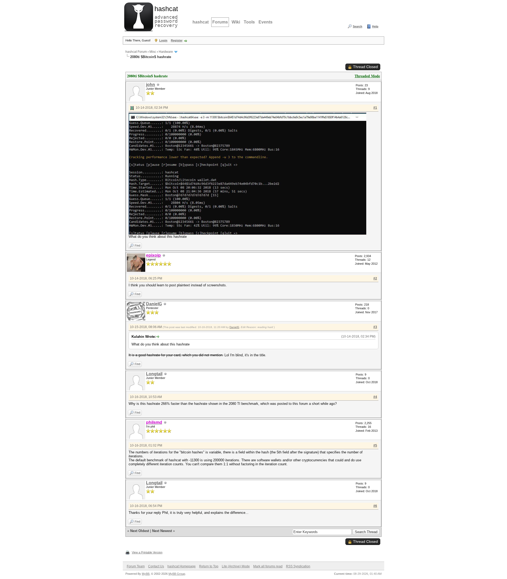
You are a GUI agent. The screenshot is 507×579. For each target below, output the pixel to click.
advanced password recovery (165, 16)
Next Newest (162, 531)
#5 (375, 445)
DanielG (154, 304)
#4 (375, 397)
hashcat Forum (136, 52)
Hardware (166, 52)
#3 (375, 327)
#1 (375, 108)
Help (375, 26)
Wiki (236, 22)
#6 (375, 506)
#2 (375, 278)
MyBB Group (176, 573)
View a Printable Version (147, 552)
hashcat (201, 22)
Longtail (154, 374)
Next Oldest (139, 531)
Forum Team (136, 566)
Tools (249, 22)
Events (266, 22)
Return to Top (208, 566)
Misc (152, 52)
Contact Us (156, 566)
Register (176, 40)
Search (357, 26)
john (150, 84)
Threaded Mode (367, 76)
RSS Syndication (298, 566)
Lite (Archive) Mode (236, 566)
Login (163, 40)
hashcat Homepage (181, 566)
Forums (220, 22)
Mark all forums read (268, 566)
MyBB (145, 573)
